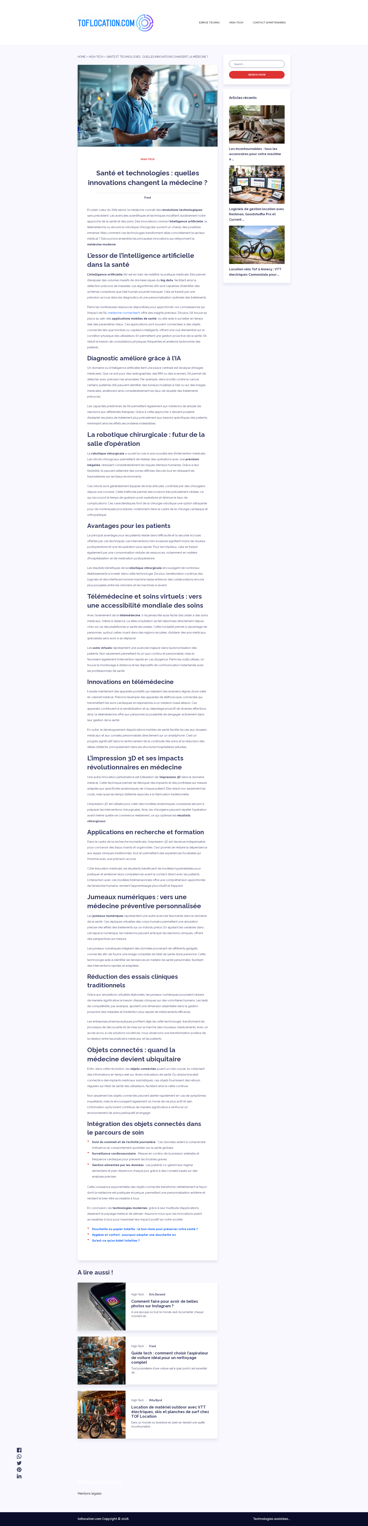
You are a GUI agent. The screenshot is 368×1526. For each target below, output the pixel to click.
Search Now (257, 74)
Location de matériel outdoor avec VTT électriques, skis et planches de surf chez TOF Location (170, 1412)
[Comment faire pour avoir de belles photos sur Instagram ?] (102, 1306)
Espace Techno (209, 22)
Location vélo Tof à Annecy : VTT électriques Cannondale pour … (255, 271)
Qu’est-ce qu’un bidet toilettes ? (116, 1240)
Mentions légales (90, 1493)
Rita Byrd (155, 1400)
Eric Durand (157, 1294)
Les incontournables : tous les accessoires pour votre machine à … (255, 154)
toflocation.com (99, 1482)
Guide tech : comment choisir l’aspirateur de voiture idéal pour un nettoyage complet (169, 1358)
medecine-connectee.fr (124, 313)
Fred (147, 197)
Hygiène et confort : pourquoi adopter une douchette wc (134, 1235)
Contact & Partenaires (269, 22)
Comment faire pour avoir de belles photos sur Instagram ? (164, 1303)
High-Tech (236, 22)
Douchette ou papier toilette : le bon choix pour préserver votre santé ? (145, 1229)
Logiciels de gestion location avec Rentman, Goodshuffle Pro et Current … (256, 214)
